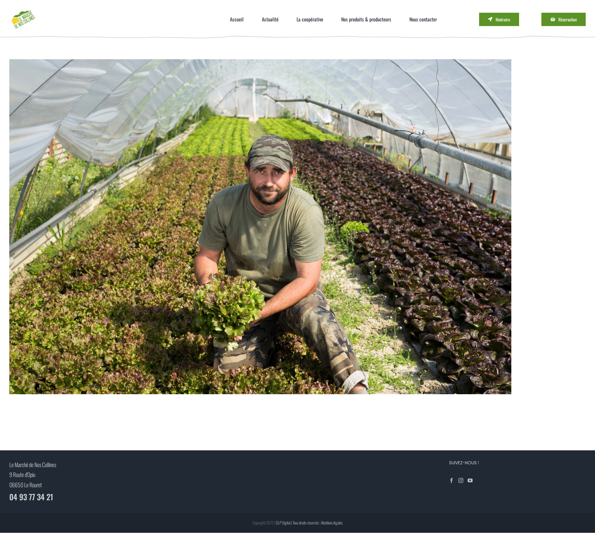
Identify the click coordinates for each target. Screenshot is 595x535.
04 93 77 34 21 (31, 496)
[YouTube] (470, 480)
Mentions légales (332, 522)
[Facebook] (451, 480)
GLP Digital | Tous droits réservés (297, 522)
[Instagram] (460, 480)
